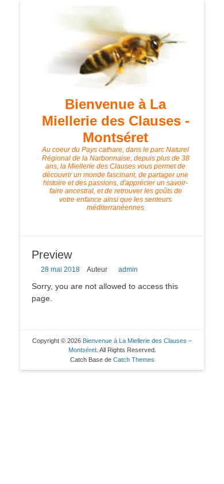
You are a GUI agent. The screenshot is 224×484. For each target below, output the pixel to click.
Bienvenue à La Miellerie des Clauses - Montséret (116, 120)
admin (128, 270)
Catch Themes (134, 359)
